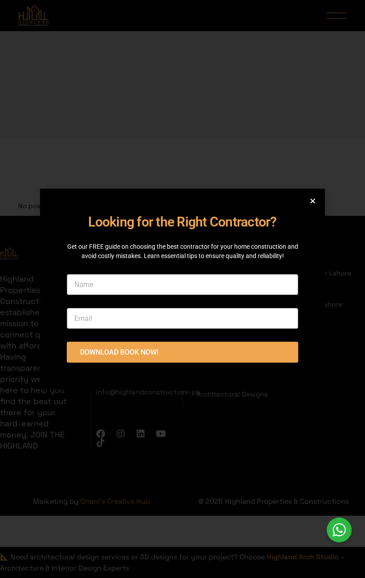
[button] (312, 201)
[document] (182, 289)
